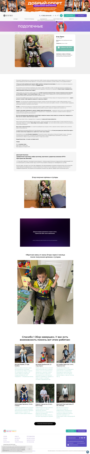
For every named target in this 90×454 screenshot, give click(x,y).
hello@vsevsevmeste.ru (73, 444)
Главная (16, 32)
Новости (71, 19)
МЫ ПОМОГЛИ (17, 438)
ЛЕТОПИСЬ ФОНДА (30, 442)
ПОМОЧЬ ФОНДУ (6, 442)
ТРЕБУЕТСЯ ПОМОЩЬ (19, 442)
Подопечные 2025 (22, 32)
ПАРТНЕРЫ (17, 440)
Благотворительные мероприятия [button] (46, 20)
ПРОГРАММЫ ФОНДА (31, 436)
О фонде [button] (15, 19)
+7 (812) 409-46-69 (71, 438)
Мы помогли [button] (43, 19)
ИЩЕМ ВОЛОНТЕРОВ (31, 440)
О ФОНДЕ (5, 436)
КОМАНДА (5, 438)
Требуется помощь (29, 19)
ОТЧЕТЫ (5, 440)
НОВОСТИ (17, 436)
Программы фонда (58, 19)
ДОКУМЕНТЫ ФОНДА (31, 438)
